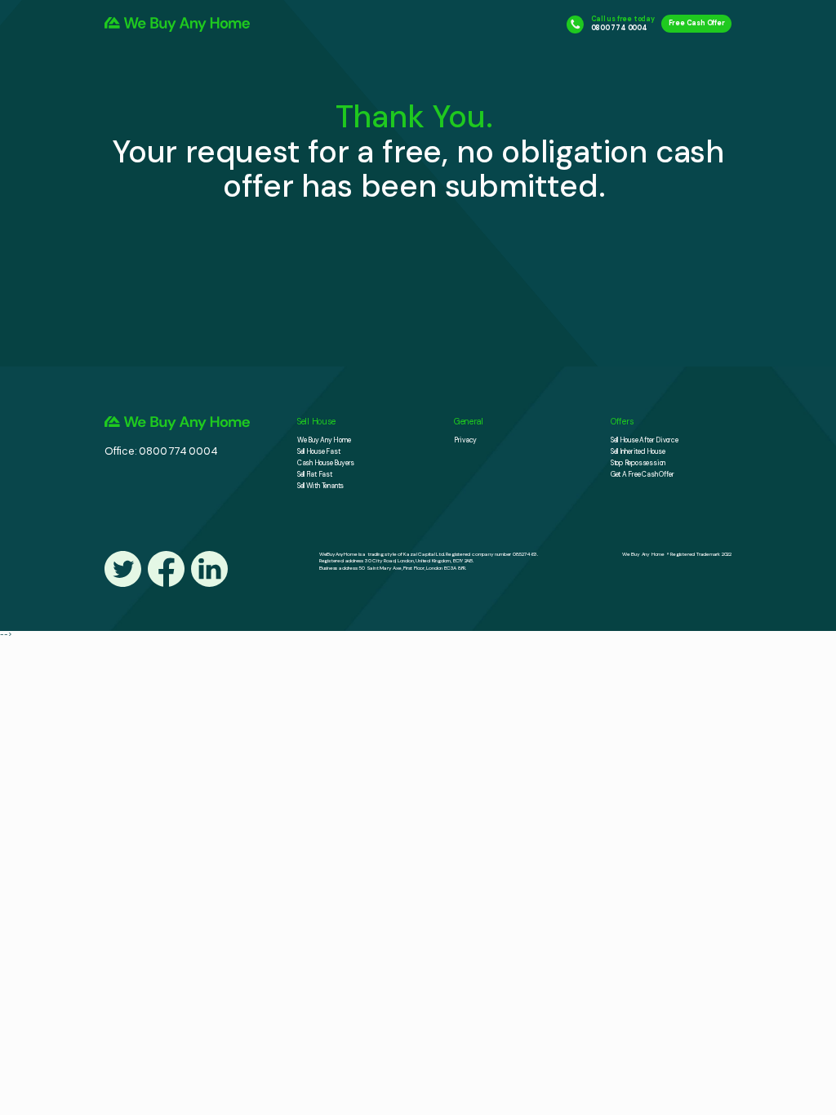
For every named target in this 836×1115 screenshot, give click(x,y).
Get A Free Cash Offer (642, 474)
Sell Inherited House (638, 451)
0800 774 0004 (619, 28)
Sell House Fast (318, 451)
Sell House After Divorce (644, 440)
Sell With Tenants (320, 486)
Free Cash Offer (697, 24)
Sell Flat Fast (314, 474)
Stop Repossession (638, 463)
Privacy (466, 440)
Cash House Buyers (325, 463)
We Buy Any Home (324, 440)
